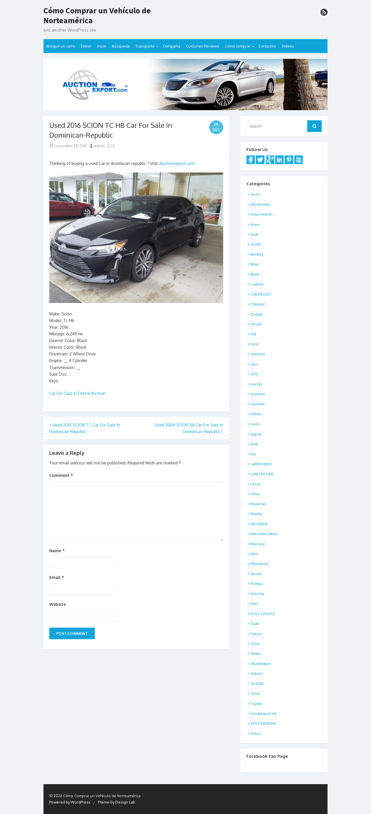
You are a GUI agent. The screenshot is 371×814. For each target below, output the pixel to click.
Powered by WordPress (69, 802)
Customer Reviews (202, 46)
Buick (254, 274)
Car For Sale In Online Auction (77, 393)
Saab (254, 623)
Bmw (254, 264)
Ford (254, 344)
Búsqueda (121, 46)
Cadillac (257, 284)
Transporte (145, 46)
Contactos (267, 46)
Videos (288, 46)
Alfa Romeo (260, 204)
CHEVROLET (260, 294)
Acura (255, 194)
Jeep (254, 443)
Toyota (256, 703)
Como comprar (237, 46)
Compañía (171, 46)
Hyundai (257, 403)
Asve (254, 224)
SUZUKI (256, 683)
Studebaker (260, 663)
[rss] (324, 12)
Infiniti (255, 414)
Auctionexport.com (177, 163)
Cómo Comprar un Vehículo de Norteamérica (97, 15)
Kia (253, 454)
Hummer (257, 394)
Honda (256, 384)
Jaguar (256, 434)
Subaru (256, 673)
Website (57, 604)
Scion (255, 643)
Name (57, 550)
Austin (255, 244)
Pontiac (256, 583)
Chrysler (257, 304)
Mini (254, 553)
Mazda (256, 513)
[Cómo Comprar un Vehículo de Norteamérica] (185, 84)
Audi (254, 234)
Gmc (254, 374)
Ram (254, 603)
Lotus (255, 493)
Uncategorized (263, 713)
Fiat (253, 334)
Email (56, 577)
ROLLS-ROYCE (262, 613)
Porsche (257, 593)
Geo (254, 364)
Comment (61, 475)
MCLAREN (258, 524)
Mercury (257, 544)
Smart (255, 653)
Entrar (86, 46)
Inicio (101, 46)
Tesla (255, 693)
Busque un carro (60, 46)
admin (99, 145)
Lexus (255, 484)
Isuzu (255, 423)
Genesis (257, 354)
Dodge (256, 314)
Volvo (255, 733)
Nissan (256, 573)
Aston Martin (261, 214)
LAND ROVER (262, 474)
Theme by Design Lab (116, 802)
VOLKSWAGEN (263, 723)
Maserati (257, 504)
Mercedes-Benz (264, 533)
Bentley (256, 254)
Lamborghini (261, 463)
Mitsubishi (259, 563)
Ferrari (256, 324)
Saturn (256, 633)
